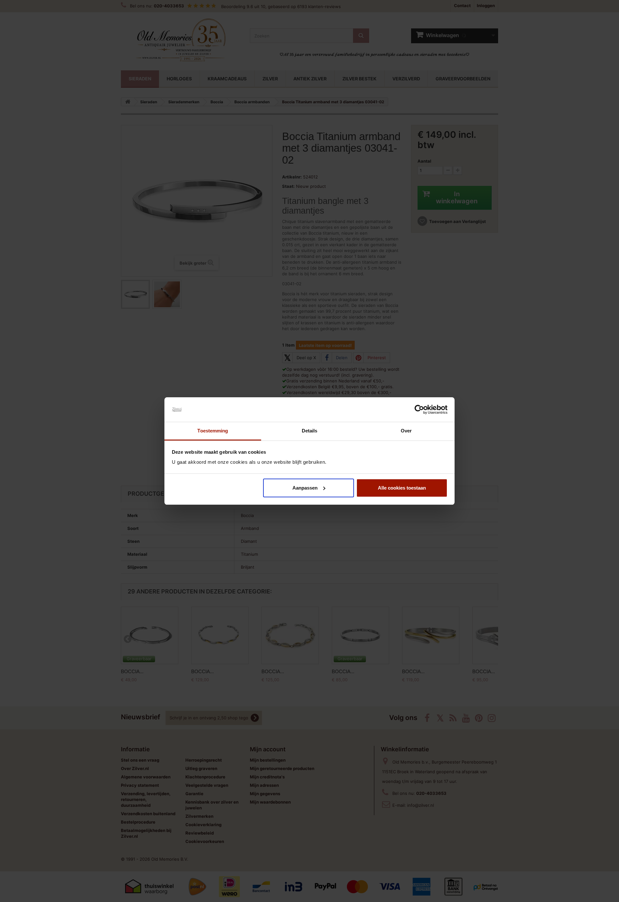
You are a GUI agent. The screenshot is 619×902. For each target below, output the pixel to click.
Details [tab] (310, 430)
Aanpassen (305, 488)
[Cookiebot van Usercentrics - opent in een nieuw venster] (419, 409)
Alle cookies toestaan (402, 488)
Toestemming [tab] (212, 430)
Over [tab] (406, 430)
